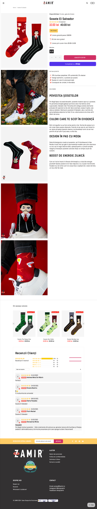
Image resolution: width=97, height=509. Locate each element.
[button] (54, 22)
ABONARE (58, 441)
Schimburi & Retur (54, 459)
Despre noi (16, 484)
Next (83, 323)
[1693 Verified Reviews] (30, 473)
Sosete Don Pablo (48, 339)
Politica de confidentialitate (57, 457)
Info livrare (54, 30)
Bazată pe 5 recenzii (22, 361)
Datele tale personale (55, 454)
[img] (26, 375)
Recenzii (15, 487)
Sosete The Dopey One (24, 339)
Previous (14, 323)
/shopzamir (60, 490)
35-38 (51, 51)
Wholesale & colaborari (20, 489)
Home (14, 7)
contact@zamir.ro (59, 486)
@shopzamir (61, 488)
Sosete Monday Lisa (73, 339)
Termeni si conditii (54, 462)
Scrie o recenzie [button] (75, 359)
